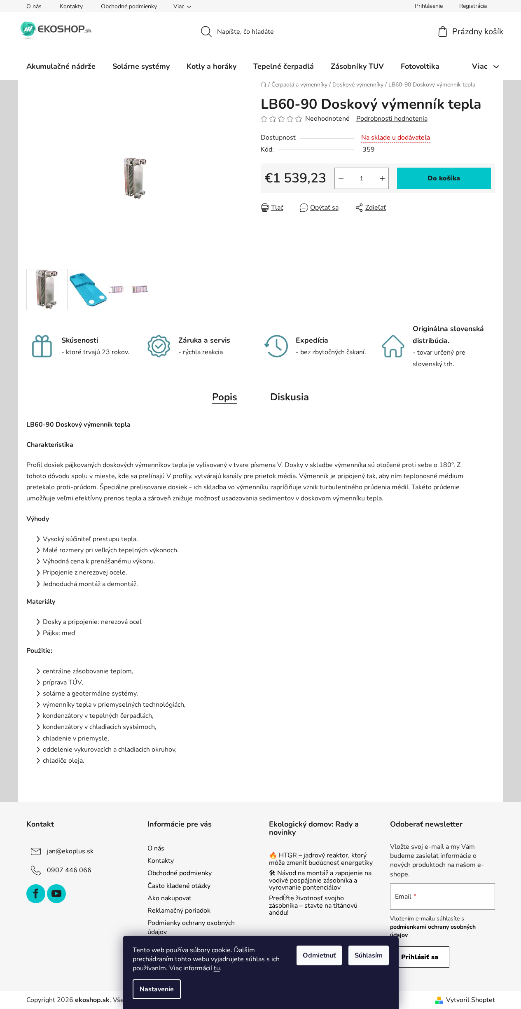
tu (217, 968)
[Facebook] (35, 893)
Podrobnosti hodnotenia (392, 118)
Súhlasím (369, 955)
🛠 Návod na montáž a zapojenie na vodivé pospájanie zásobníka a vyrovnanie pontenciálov (320, 881)
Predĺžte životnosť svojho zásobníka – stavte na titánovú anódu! (313, 906)
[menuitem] (61, 66)
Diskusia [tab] (289, 397)
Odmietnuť (319, 955)
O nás (34, 6)
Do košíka (444, 178)
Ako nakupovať (169, 898)
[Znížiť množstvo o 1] (341, 178)
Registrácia (473, 6)
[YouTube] (56, 893)
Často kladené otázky (178, 885)
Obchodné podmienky (129, 6)
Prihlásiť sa (419, 957)
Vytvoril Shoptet (470, 999)
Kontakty (71, 6)
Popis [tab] (224, 397)
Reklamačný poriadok (178, 910)
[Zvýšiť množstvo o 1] (382, 178)
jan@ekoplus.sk (70, 851)
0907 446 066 (69, 870)
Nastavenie (157, 989)
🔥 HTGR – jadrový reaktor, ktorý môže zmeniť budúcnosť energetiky (321, 859)
